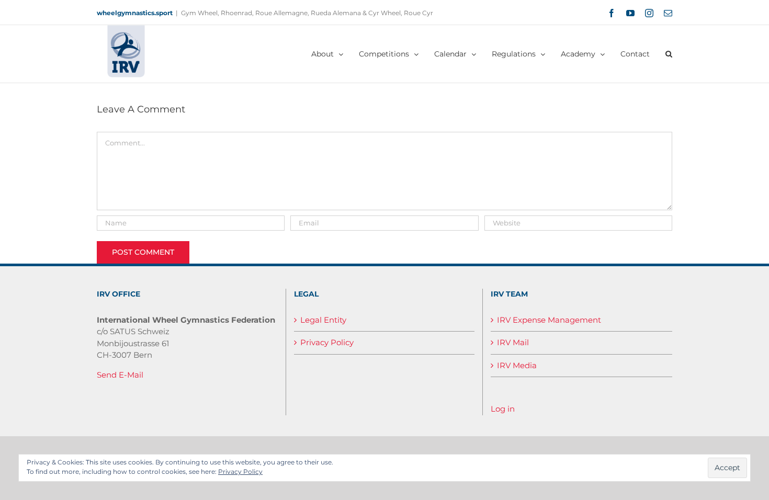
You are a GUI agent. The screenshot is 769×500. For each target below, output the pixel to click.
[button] (668, 54)
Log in (503, 409)
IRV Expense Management (549, 320)
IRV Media (517, 365)
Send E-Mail (120, 375)
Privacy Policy (327, 342)
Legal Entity (323, 320)
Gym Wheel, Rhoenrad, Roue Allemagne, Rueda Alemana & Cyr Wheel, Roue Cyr (307, 13)
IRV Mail (513, 342)
